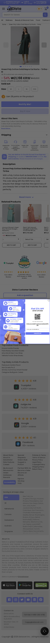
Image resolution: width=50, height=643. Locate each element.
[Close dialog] (49, 300)
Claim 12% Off (37, 333)
